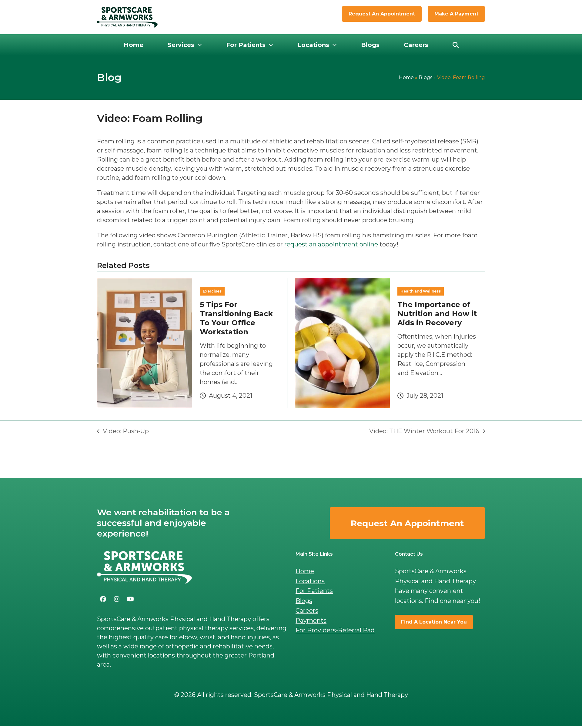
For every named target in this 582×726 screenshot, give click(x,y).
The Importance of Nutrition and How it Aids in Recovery (437, 313)
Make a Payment (456, 14)
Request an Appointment (382, 14)
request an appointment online (331, 244)
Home (406, 77)
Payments (311, 620)
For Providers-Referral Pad (335, 630)
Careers (307, 610)
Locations (310, 581)
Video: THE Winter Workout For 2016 (424, 431)
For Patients (314, 590)
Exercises (212, 291)
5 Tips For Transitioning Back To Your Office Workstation (236, 318)
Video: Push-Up (123, 431)
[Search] (455, 44)
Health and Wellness (420, 291)
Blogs (425, 77)
